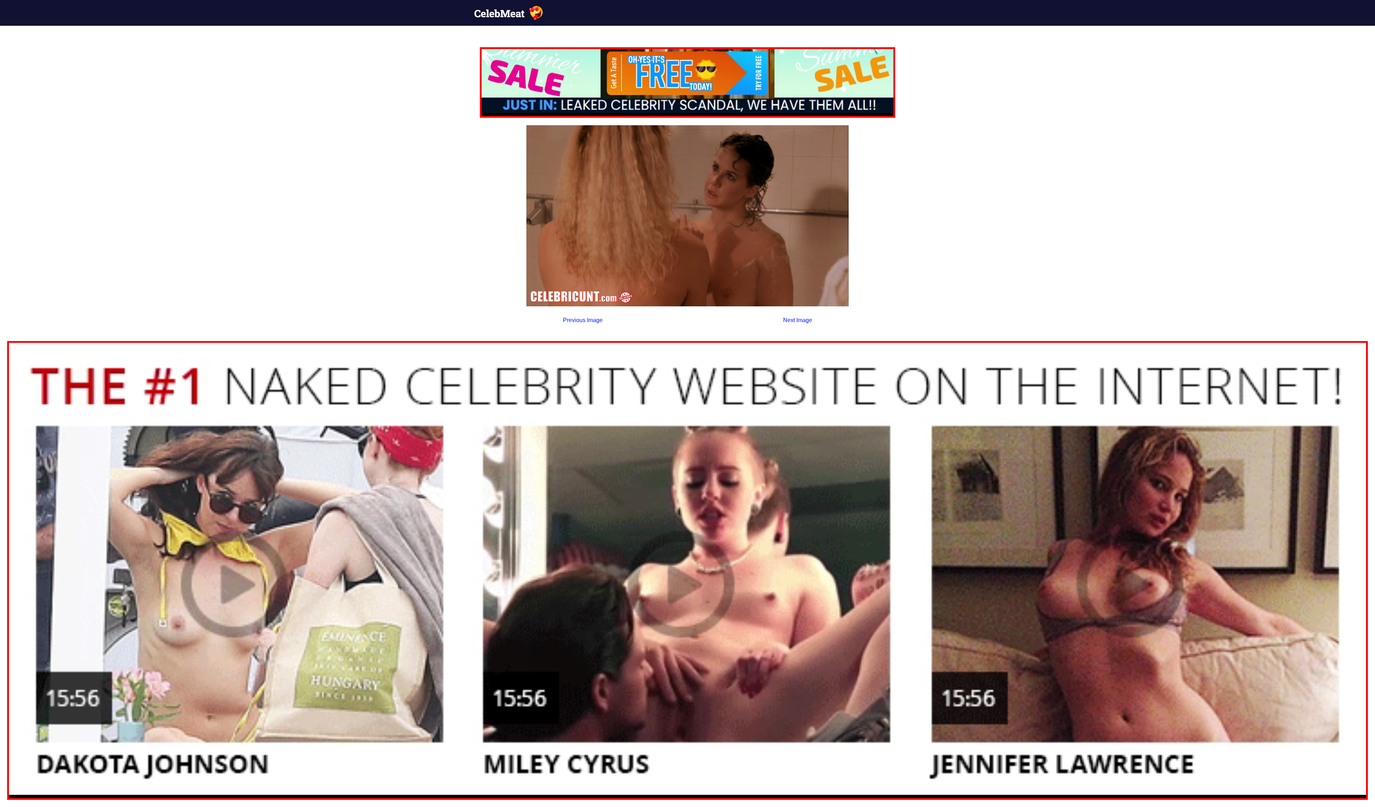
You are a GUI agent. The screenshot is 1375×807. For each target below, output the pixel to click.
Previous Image (583, 320)
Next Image (797, 320)
